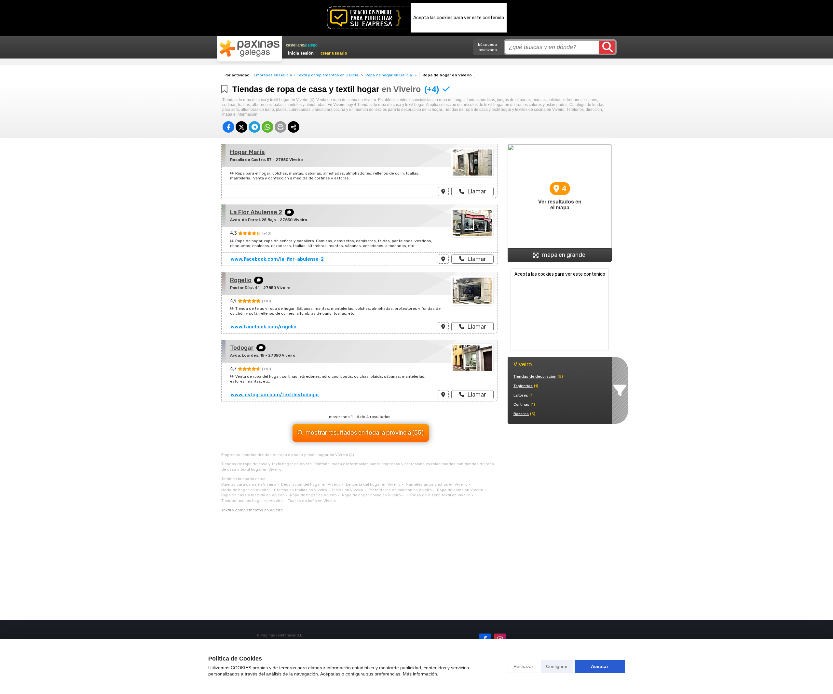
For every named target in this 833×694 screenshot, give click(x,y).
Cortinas (521, 404)
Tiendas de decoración (534, 376)
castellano (295, 45)
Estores (520, 395)
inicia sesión (301, 53)
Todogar (242, 347)
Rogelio (241, 280)
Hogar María (247, 152)
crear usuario (334, 53)
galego (311, 45)
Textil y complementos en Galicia (327, 75)
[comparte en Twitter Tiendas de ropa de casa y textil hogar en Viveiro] (241, 127)
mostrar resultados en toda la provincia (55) (365, 432)
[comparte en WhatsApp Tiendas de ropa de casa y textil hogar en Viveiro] (267, 127)
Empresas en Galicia (273, 75)
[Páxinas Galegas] (249, 48)
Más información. (420, 673)
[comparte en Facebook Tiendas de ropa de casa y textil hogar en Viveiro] (228, 127)
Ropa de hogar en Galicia (388, 75)
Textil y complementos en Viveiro (252, 510)
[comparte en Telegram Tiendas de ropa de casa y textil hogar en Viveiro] (254, 127)
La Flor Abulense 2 (256, 212)
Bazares (521, 414)
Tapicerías (523, 386)
